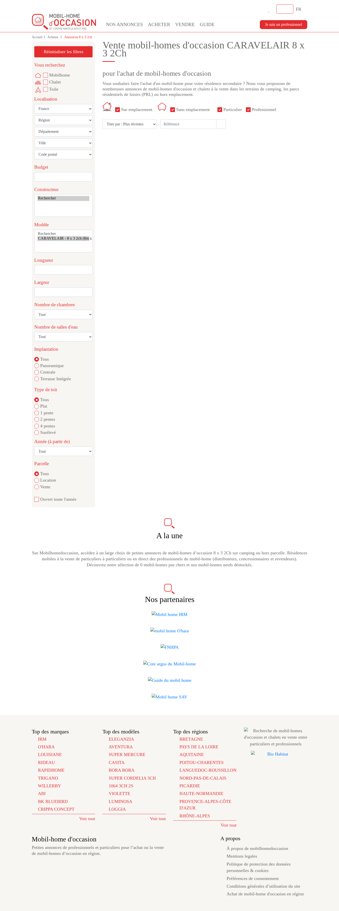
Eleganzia (121, 739)
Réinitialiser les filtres (63, 51)
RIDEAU (46, 762)
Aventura (121, 746)
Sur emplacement (136, 109)
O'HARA (46, 746)
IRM (42, 739)
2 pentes (47, 419)
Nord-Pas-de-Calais (202, 778)
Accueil (37, 37)
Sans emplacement (193, 109)
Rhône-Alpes (194, 815)
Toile (53, 89)
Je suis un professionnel (283, 24)
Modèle (41, 224)
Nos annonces (124, 24)
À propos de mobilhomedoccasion (257, 848)
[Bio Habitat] (275, 754)
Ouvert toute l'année (58, 499)
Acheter (159, 24)
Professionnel (264, 109)
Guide (207, 24)
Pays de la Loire (198, 746)
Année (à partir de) (52, 441)
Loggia (117, 809)
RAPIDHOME (51, 770)
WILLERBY (49, 785)
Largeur (41, 282)
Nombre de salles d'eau (56, 327)
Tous (44, 359)
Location (48, 480)
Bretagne (191, 739)
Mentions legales (242, 856)
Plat (43, 406)
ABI (42, 793)
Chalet (55, 81)
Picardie (189, 785)
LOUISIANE (50, 754)
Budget (41, 167)
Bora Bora (122, 770)
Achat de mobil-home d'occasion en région (265, 893)
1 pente (46, 412)
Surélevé (48, 432)
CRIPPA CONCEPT (56, 809)
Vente (45, 486)
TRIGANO (48, 778)
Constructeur (46, 189)
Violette (119, 793)
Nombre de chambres (54, 304)
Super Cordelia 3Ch (132, 778)
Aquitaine (191, 754)
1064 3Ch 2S (121, 785)
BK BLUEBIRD (53, 801)
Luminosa (120, 801)
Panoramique (52, 365)
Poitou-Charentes (201, 762)
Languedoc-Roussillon (208, 770)
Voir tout (87, 818)
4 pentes (47, 425)
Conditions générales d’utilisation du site (263, 886)
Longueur (43, 260)
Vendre (185, 24)
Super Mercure (127, 754)
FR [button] (299, 9)
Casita (117, 762)
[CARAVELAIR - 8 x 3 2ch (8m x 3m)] (63, 238)
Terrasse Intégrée (55, 378)
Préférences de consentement (253, 878)
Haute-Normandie (201, 793)
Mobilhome (59, 75)
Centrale (47, 372)
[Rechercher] (63, 198)
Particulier (232, 109)
